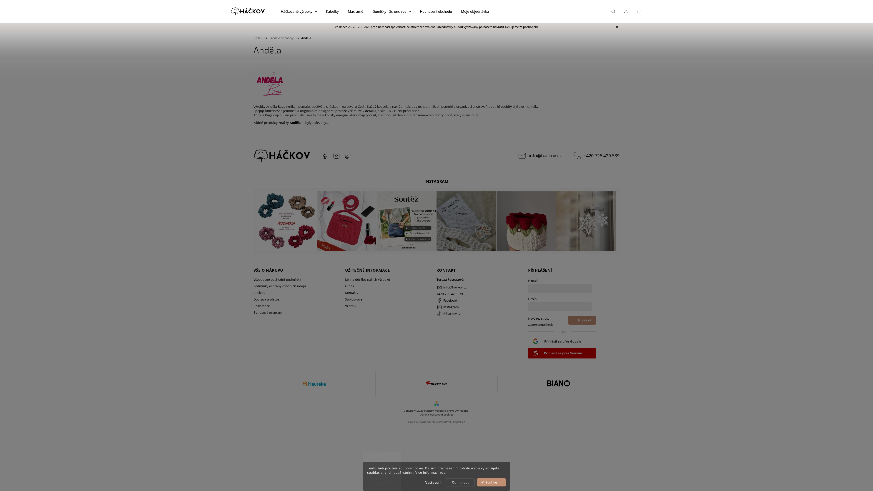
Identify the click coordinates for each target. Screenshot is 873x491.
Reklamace (261, 306)
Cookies (259, 293)
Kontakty (351, 293)
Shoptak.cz (458, 422)
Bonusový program (267, 312)
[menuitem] (299, 11)
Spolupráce (353, 299)
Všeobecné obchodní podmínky (277, 279)
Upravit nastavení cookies (436, 414)
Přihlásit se (584, 321)
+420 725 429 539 (602, 156)
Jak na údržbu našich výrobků (367, 279)
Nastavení (433, 482)
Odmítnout (460, 482)
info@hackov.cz (545, 156)
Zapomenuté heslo (541, 325)
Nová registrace (538, 319)
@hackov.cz (347, 155)
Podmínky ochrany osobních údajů (279, 286)
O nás (349, 286)
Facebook (325, 155)
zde (443, 473)
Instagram (336, 155)
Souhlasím (494, 482)
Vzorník (350, 306)
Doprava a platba (266, 299)
